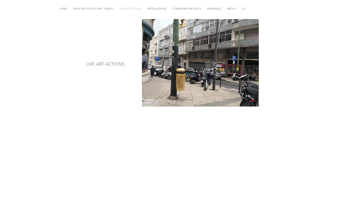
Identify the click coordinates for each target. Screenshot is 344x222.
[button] (200, 63)
